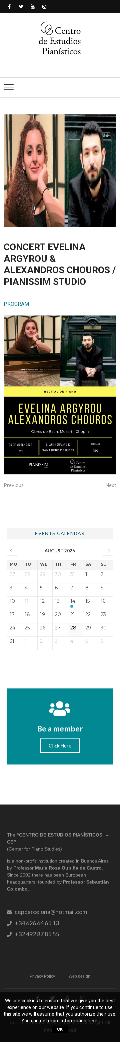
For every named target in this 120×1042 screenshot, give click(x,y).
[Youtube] (33, 7)
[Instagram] (44, 7)
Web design (79, 976)
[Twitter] (21, 7)
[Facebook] (9, 7)
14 (72, 601)
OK (60, 1029)
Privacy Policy (42, 976)
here (93, 1020)
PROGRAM (16, 304)
